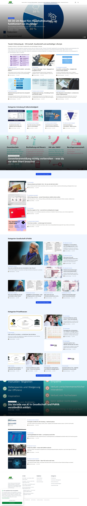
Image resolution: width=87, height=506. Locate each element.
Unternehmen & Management (55, 2)
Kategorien (53, 476)
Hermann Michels (39, 478)
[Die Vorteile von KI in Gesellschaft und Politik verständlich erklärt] (43, 398)
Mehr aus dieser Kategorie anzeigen (43, 174)
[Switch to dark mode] (78, 2)
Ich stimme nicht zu (12, 500)
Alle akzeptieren (12, 502)
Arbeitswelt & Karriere (64, 2)
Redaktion (39, 476)
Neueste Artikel (24, 2)
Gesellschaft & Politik (41, 2)
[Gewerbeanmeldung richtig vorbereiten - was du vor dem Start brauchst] (43, 152)
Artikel (23, 476)
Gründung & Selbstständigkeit (32, 2)
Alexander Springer (11, 409)
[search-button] (75, 2)
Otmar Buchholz (10, 29)
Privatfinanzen (47, 2)
